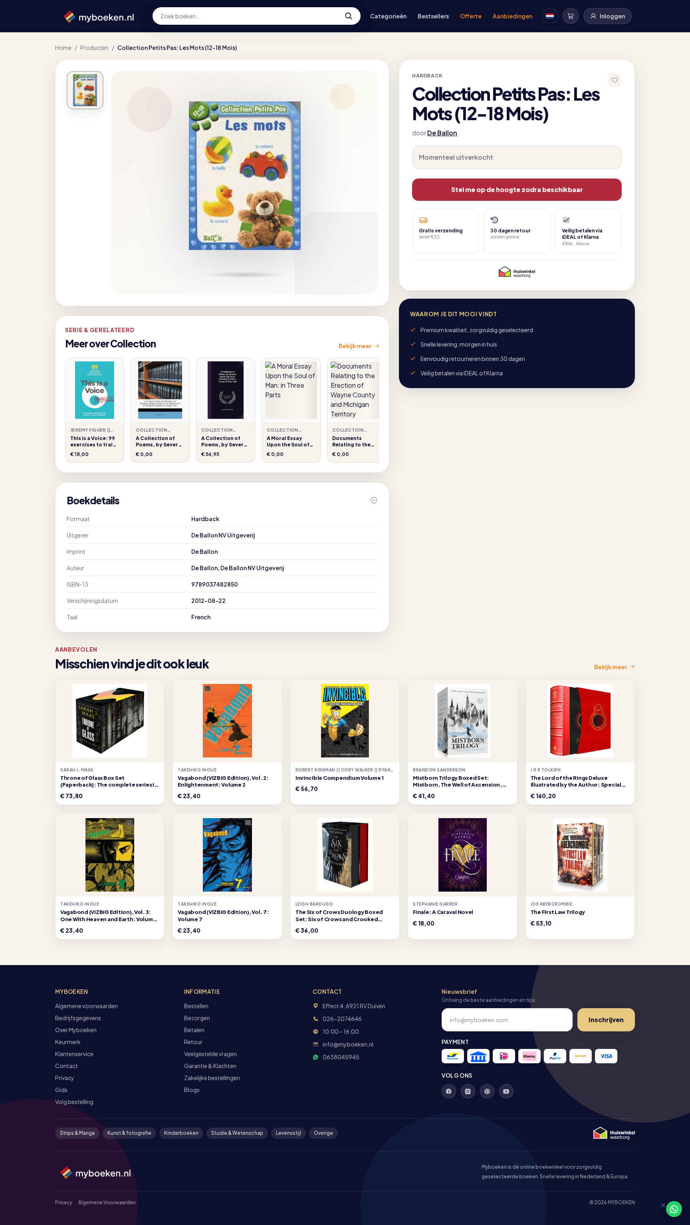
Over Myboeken (76, 1029)
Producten (94, 47)
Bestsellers (433, 16)
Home (63, 47)
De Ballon (442, 133)
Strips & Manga (77, 1133)
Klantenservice (74, 1053)
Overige (323, 1133)
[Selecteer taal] (550, 16)
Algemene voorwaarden (86, 1005)
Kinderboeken (181, 1133)
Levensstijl (288, 1133)
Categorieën (388, 16)
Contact (66, 1065)
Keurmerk (68, 1041)
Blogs (192, 1089)
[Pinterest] (487, 1091)
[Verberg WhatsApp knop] (659, 1209)
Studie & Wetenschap (237, 1133)
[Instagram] (468, 1091)
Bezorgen (197, 1017)
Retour (193, 1041)
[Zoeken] (349, 16)
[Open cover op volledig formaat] (85, 90)
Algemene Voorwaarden (107, 1202)
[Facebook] (449, 1091)
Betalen (194, 1029)
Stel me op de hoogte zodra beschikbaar (517, 189)
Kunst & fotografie (129, 1133)
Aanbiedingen (512, 16)
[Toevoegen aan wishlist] (614, 80)
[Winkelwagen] (571, 16)
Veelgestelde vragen (210, 1053)
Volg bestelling (74, 1101)
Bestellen (196, 1005)
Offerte (471, 16)
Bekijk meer (355, 345)
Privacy (64, 1077)
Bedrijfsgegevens (78, 1017)
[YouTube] (506, 1091)
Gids (61, 1089)
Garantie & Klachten (210, 1065)
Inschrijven (606, 1019)
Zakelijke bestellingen (212, 1077)
